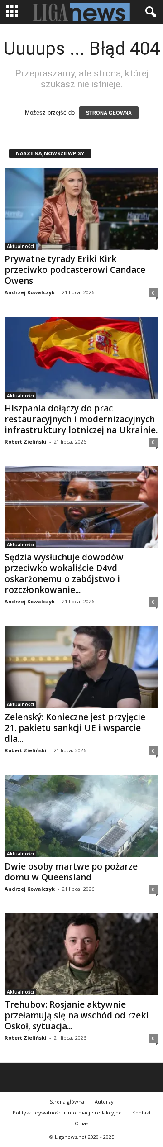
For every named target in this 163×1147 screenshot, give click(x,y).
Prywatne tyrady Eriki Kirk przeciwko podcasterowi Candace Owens (75, 270)
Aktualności (20, 246)
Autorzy (104, 1101)
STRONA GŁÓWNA (109, 112)
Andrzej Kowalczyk (30, 292)
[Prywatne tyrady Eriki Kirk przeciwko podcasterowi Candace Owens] (81, 209)
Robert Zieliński (26, 441)
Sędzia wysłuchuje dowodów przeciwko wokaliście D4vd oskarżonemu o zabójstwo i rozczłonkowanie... (64, 573)
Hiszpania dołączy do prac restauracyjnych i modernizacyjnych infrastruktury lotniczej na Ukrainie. (81, 419)
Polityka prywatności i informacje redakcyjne (67, 1112)
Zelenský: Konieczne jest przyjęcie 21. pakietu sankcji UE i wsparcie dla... (75, 728)
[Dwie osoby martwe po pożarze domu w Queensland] (81, 816)
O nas (81, 1123)
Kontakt (141, 1112)
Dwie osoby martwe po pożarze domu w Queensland (71, 871)
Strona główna (67, 1101)
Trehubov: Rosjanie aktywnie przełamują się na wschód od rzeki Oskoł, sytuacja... (77, 1015)
